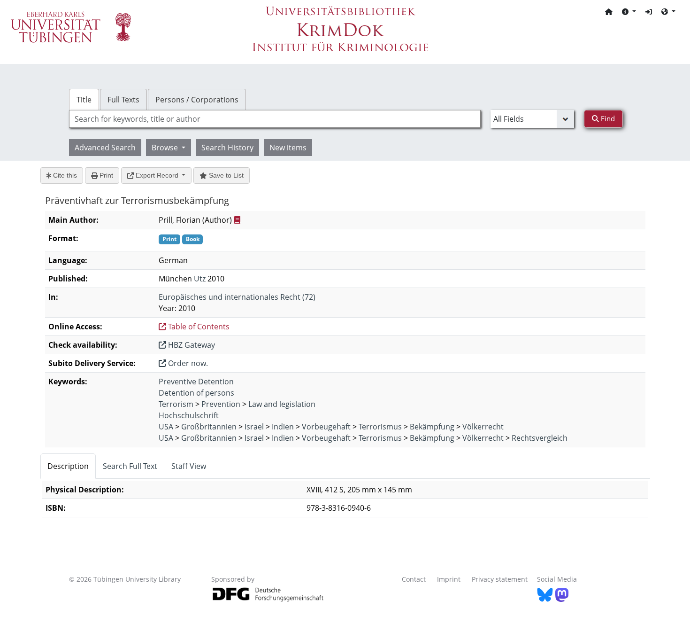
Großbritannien (209, 426)
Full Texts (123, 99)
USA (166, 426)
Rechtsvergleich (539, 438)
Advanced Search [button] (105, 147)
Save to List (225, 175)
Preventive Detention (196, 381)
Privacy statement (500, 579)
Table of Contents (198, 326)
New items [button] (288, 147)
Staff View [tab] (188, 466)
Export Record (157, 175)
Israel (254, 426)
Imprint (448, 579)
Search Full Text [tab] (130, 466)
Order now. (187, 363)
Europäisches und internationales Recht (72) (237, 297)
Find (607, 118)
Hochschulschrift (189, 415)
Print (105, 175)
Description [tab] (68, 466)
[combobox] (275, 119)
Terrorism (176, 404)
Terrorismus (380, 426)
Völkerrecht (483, 426)
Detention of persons (196, 393)
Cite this (64, 175)
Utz (200, 278)
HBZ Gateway (190, 345)
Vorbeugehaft (326, 426)
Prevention (220, 404)
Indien (283, 426)
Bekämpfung (432, 426)
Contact (414, 579)
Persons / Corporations (196, 99)
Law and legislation (281, 404)
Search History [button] (227, 147)
